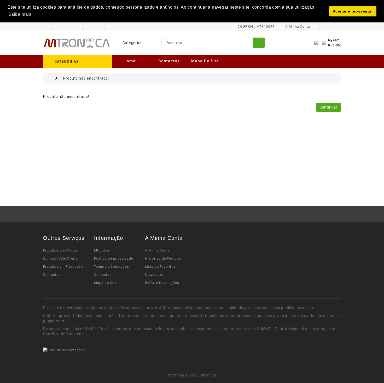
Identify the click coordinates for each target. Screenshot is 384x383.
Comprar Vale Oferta (60, 258)
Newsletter (154, 275)
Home (130, 61)
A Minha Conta (157, 250)
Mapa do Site (205, 61)
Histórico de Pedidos (163, 258)
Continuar (328, 107)
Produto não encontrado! (86, 78)
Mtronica (101, 250)
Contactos (169, 61)
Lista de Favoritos (160, 266)
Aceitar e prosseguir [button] (353, 11)
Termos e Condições (111, 266)
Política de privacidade (113, 258)
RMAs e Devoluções (162, 283)
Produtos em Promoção (63, 266)
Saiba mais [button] (19, 14)
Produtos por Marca (60, 250)
